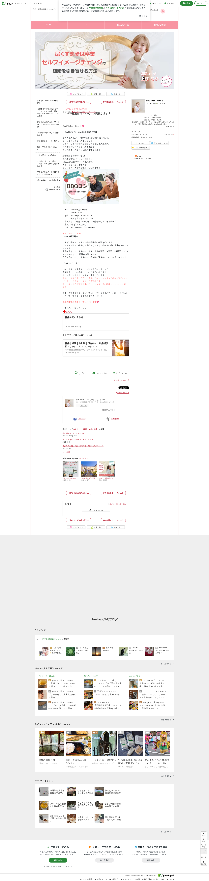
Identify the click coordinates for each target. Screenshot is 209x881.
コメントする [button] (101, 373)
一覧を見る (56, 187)
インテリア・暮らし (46, 676)
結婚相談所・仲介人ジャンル (142, 137)
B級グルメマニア (91, 676)
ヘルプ (171, 879)
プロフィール (151, 103)
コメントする (97, 510)
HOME (49, 25)
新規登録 (186, 3)
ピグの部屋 (161, 103)
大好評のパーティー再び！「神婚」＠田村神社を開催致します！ (48, 163)
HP (86, 25)
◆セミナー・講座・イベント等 (84, 112)
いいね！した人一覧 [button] (121, 380)
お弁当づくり (134, 676)
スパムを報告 (87, 879)
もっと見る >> (68, 452)
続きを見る (170, 126)
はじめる (58, 860)
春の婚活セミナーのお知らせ (74, 433)
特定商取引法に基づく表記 (154, 879)
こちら (69, 312)
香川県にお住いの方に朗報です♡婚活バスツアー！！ (83, 446)
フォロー (83, 405)
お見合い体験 (123, 25)
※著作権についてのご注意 (142, 158)
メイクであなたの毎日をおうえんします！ (79, 440)
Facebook (81, 419)
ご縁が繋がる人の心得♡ (46, 155)
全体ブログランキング (139, 134)
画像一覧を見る (54, 190)
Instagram (115, 419)
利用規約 (114, 879)
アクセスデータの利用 (131, 879)
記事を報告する (123, 393)
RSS (139, 156)
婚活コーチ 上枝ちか (154, 101)
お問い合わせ (160, 25)
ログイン (201, 3)
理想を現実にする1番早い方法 (48, 180)
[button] (203, 863)
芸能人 (67, 639)
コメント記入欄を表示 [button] (117, 504)
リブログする (121, 373)
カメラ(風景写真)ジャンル (50, 639)
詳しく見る (104, 860)
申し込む (151, 860)
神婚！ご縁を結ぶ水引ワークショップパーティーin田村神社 (48, 124)
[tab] (50, 639)
